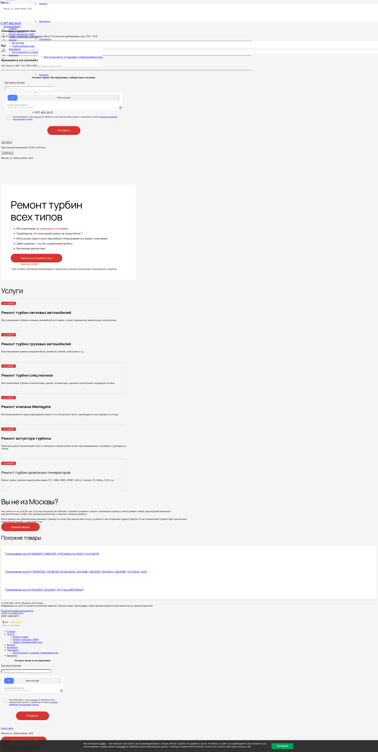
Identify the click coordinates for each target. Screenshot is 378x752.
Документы (13, 650)
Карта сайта (7, 728)
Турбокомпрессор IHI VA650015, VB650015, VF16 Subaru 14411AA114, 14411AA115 (52, 553)
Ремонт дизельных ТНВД (26, 639)
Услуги (10, 634)
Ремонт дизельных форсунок (27, 642)
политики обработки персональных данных (33, 703)
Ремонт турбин (20, 637)
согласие (34, 700)
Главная (11, 631)
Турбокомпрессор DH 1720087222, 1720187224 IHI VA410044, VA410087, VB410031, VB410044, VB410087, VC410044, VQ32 (76, 571)
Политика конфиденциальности (17, 611)
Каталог (11, 645)
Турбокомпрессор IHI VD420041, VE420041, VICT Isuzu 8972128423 (44, 589)
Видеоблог (12, 647)
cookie (103, 743)
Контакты (12, 655)
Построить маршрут (12, 26)
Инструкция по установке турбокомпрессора (35, 653)
